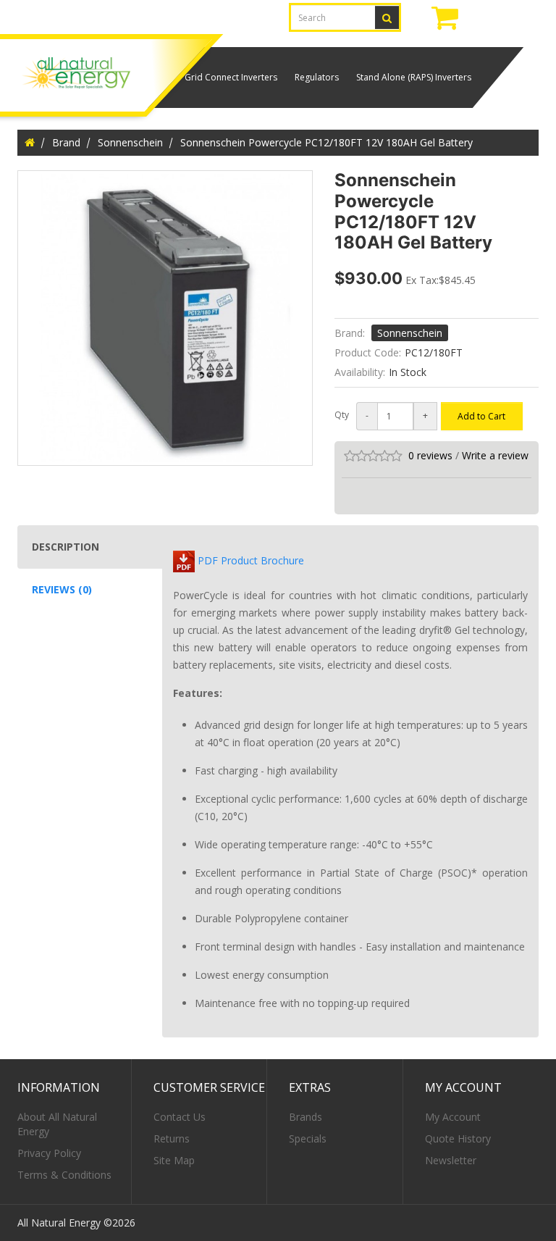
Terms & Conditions (64, 1175)
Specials (308, 1138)
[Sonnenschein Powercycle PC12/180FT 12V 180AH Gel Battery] (165, 318)
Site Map (174, 1160)
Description (65, 546)
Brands (305, 1117)
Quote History (458, 1138)
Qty (341, 415)
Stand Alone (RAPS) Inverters (413, 77)
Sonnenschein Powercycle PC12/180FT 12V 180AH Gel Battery (326, 142)
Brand (66, 142)
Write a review (495, 455)
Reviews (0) (62, 589)
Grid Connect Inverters (231, 77)
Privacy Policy (49, 1153)
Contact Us (179, 1117)
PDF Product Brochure (249, 560)
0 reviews (430, 455)
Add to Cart (481, 416)
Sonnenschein (130, 142)
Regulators (317, 77)
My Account (453, 1117)
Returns (171, 1138)
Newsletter (450, 1160)
